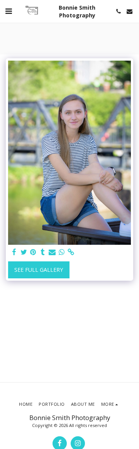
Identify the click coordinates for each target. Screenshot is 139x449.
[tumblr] (42, 252)
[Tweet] (23, 252)
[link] (71, 252)
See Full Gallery (38, 269)
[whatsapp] (61, 252)
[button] (8, 11)
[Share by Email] (52, 252)
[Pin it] (33, 252)
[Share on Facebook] (14, 252)
